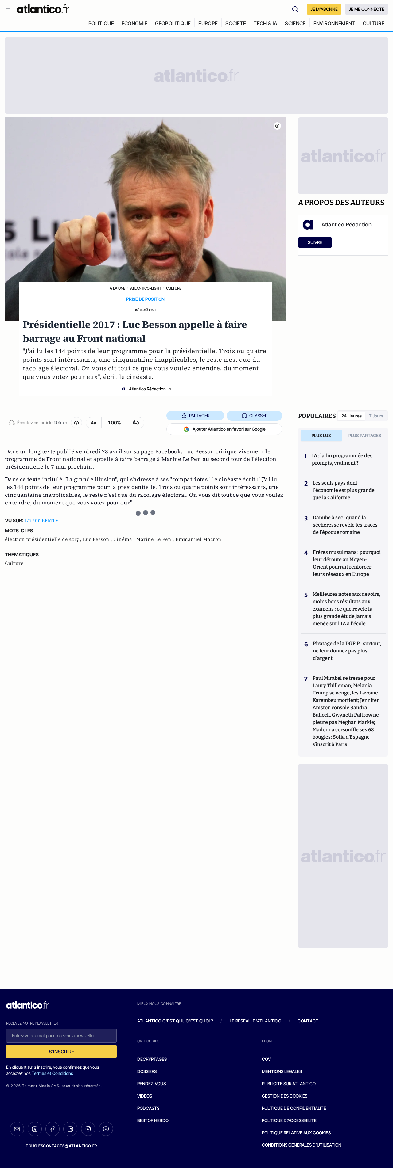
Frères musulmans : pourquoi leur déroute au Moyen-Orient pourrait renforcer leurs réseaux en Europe (347, 563)
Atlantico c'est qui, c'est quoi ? (175, 1020)
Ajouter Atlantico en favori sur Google (229, 429)
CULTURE (373, 23)
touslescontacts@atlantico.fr (61, 1145)
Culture (173, 288)
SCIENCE (295, 23)
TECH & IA (265, 23)
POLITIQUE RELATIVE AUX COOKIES (296, 1132)
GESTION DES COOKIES (284, 1095)
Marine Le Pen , (155, 539)
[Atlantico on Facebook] (52, 1129)
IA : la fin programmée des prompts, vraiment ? (342, 459)
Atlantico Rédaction (147, 388)
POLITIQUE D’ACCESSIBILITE (289, 1120)
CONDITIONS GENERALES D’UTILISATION (301, 1144)
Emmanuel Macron (198, 539)
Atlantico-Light (145, 288)
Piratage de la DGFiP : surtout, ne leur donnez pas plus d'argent (347, 651)
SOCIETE (235, 23)
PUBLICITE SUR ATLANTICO (289, 1083)
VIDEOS (144, 1095)
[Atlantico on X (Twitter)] (35, 1129)
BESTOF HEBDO (153, 1120)
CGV (266, 1059)
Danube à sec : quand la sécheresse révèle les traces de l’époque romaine (345, 525)
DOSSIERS (147, 1071)
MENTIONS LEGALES (282, 1071)
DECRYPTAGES (152, 1059)
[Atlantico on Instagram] (88, 1129)
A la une (117, 288)
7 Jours (376, 415)
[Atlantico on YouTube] (106, 1129)
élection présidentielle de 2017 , (44, 539)
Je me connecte (366, 9)
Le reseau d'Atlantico (255, 1020)
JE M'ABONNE (324, 9)
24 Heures (351, 415)
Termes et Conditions (52, 1073)
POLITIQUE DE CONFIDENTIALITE (294, 1108)
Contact (308, 1020)
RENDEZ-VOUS (151, 1083)
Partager (199, 415)
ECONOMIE (135, 23)
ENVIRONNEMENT (334, 23)
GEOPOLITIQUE (173, 23)
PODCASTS (148, 1108)
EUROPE (208, 23)
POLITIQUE (101, 23)
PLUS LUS (321, 435)
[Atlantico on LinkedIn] (70, 1129)
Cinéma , (124, 539)
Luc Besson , (98, 539)
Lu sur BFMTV (42, 520)
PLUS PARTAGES (364, 435)
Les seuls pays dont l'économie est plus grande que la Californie (344, 490)
